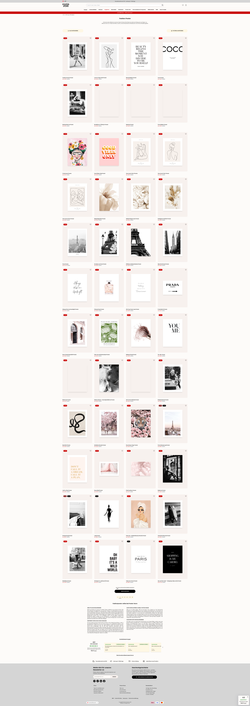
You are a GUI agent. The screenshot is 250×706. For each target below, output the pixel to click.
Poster (68, 14)
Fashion (72, 14)
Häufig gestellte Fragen (151, 691)
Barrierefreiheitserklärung (125, 692)
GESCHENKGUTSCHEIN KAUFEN (145, 677)
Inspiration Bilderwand (98, 692)
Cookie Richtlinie (118, 698)
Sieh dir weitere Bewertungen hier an (125, 655)
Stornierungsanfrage (150, 692)
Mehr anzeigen (125, 591)
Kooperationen (123, 691)
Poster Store (128, 702)
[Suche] (162, 5)
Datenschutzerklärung (133, 698)
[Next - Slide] (163, 647)
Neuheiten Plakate (97, 691)
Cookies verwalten (150, 694)
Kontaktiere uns (149, 689)
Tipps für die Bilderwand (99, 688)
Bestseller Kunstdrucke (98, 689)
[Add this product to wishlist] (90, 38)
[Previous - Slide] (103, 647)
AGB (113, 698)
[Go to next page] (132, 597)
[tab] (182, 5)
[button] (243, 700)
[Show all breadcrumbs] (64, 15)
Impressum (125, 698)
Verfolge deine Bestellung (151, 688)
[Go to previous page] (118, 597)
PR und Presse (123, 689)
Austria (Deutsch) (92, 702)
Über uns (122, 688)
